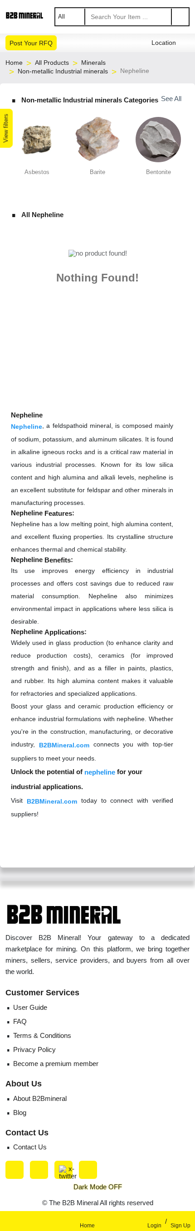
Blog (19, 1112)
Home (14, 62)
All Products (52, 62)
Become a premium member (55, 1063)
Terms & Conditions (42, 1035)
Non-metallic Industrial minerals (63, 71)
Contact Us (30, 1147)
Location (163, 42)
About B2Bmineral (40, 1098)
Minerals (93, 62)
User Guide (30, 1007)
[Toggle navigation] (18, 1221)
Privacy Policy (34, 1049)
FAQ (20, 1021)
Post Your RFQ (31, 43)
